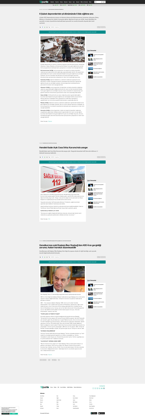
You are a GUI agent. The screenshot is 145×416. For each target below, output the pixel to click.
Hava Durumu (91, 408)
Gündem (52, 2)
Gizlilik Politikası (70, 387)
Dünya (61, 2)
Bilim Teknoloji (75, 402)
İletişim (55, 387)
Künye (51, 387)
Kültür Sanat (91, 398)
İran (59, 359)
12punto (50, 121)
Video (90, 2)
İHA (49, 219)
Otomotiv (90, 404)
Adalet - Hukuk (59, 400)
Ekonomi (65, 2)
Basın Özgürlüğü (92, 406)
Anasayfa (40, 9)
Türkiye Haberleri (45, 9)
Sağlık (57, 398)
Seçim (58, 408)
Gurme (90, 402)
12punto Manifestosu (77, 387)
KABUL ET (13, 413)
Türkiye (58, 406)
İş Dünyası (42, 408)
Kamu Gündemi (75, 398)
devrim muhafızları (43, 359)
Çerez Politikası (63, 387)
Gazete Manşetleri (76, 408)
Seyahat (41, 406)
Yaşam (70, 2)
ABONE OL (52, 27)
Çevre (74, 404)
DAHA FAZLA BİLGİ (5, 413)
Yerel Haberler (75, 406)
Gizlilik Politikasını (7, 411)
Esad (49, 359)
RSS (58, 387)
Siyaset (77, 2)
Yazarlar (57, 2)
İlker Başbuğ (54, 359)
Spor (74, 2)
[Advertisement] (33, 25)
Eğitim (58, 402)
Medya (90, 400)
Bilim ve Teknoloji (84, 2)
